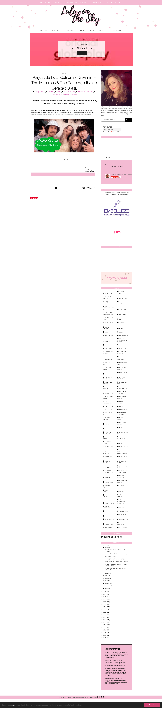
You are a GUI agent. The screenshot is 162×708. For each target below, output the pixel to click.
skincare (108, 477)
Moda (91, 31)
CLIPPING (56, 2)
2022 (105, 599)
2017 (105, 612)
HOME (40, 2)
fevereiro (108, 586)
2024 (105, 594)
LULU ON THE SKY (62, 697)
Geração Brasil (40, 92)
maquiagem (108, 409)
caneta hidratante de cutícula (122, 340)
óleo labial (109, 527)
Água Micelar (109, 519)
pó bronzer (109, 446)
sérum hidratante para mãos (121, 501)
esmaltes (108, 374)
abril (106, 580)
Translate (116, 131)
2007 (105, 637)
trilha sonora (56, 94)
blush (121, 332)
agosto (107, 547)
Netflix (121, 319)
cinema (107, 345)
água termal (123, 519)
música (59, 92)
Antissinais (108, 293)
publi (121, 443)
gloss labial (109, 393)
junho (107, 575)
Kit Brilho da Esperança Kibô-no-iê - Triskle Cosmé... (115, 569)
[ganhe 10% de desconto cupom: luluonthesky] (117, 222)
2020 (105, 604)
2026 (105, 545)
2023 (105, 596)
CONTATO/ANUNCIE (70, 2)
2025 (105, 591)
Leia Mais (82, 53)
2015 (105, 617)
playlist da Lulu (69, 92)
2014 (105, 620)
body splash (109, 335)
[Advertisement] (116, 260)
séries (121, 492)
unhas (107, 516)
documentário (81, 44)
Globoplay (122, 309)
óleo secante (123, 527)
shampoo (108, 467)
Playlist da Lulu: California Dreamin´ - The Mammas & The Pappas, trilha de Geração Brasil (64, 82)
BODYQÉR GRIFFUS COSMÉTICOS (115, 559)
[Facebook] (104, 2)
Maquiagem (56, 31)
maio (106, 578)
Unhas (81, 31)
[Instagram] (108, 2)
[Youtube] (119, 2)
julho (106, 573)
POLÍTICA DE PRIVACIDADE (90, 2)
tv (105, 511)
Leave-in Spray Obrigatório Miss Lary (116, 554)
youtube (74, 94)
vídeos (66, 94)
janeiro (107, 588)
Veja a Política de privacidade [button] (73, 705)
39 (88, 168)
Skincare (70, 31)
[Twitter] (112, 2)
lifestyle (51, 92)
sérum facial (109, 503)
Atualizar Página (91, 697)
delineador (108, 359)
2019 (105, 607)
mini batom (123, 409)
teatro (121, 508)
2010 (105, 630)
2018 (105, 609)
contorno (108, 348)
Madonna (122, 314)
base (121, 328)
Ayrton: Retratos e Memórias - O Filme (116, 561)
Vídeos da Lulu (118, 31)
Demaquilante (122, 303)
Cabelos (43, 31)
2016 (105, 614)
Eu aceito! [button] (152, 705)
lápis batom (109, 406)
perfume (108, 429)
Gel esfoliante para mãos (108, 308)
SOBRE (47, 2)
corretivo (122, 348)
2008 (105, 635)
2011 (105, 627)
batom (107, 332)
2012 (105, 625)
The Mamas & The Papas (85, 92)
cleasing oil (123, 345)
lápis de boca (124, 406)
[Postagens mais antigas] (89, 189)
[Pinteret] (116, 2)
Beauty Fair (123, 298)
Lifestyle (103, 31)
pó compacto (123, 446)
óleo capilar (109, 524)
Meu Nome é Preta (110, 556)
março (107, 583)
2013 (105, 622)
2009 (105, 632)
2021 (105, 602)
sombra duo (109, 482)
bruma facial (124, 335)
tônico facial (123, 511)
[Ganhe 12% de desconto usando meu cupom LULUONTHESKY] (116, 239)
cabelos (107, 341)
